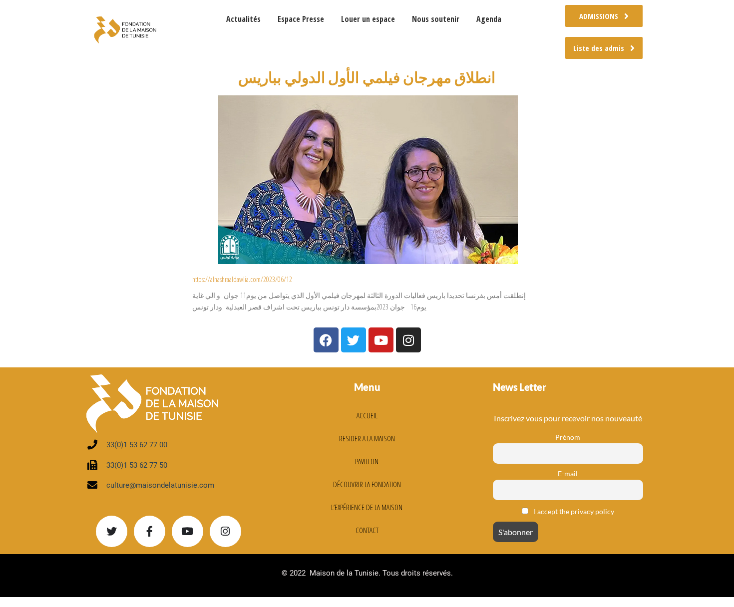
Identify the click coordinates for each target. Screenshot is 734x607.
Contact (367, 530)
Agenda (488, 18)
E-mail (568, 473)
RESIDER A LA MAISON (367, 438)
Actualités (243, 18)
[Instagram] (225, 531)
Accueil (367, 415)
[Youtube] (187, 531)
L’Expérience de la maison (366, 507)
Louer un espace (368, 18)
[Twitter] (111, 531)
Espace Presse (301, 18)
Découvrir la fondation (367, 484)
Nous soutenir (435, 18)
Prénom (567, 437)
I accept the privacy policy (573, 511)
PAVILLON (366, 461)
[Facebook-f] (149, 531)
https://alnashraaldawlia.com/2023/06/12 (242, 279)
